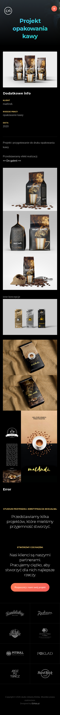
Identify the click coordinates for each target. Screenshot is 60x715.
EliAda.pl (36, 703)
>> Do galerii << (12, 160)
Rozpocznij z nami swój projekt (30, 587)
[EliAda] (8, 11)
